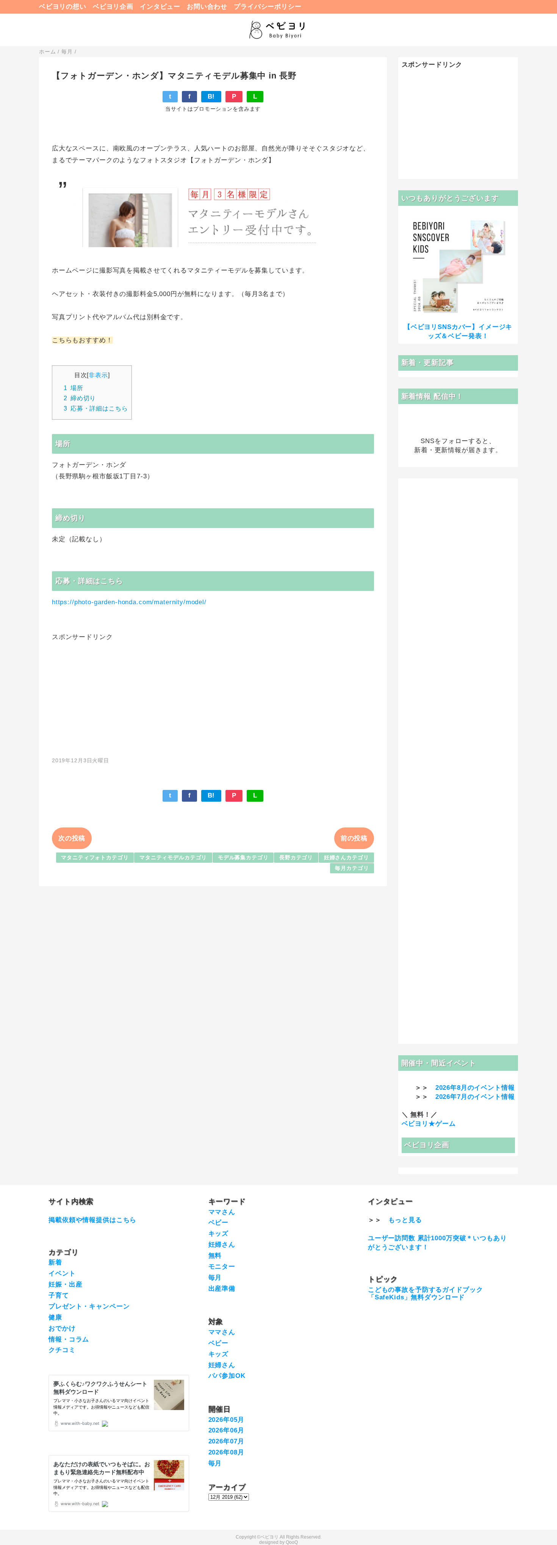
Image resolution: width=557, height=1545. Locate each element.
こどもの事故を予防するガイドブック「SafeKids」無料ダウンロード (425, 1293)
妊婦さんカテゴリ (346, 857)
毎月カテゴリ (352, 868)
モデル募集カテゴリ (243, 857)
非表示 (98, 374)
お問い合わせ (207, 6)
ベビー (218, 1222)
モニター (221, 1266)
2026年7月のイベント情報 (475, 1096)
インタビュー (160, 6)
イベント (62, 1273)
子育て (59, 1295)
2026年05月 (226, 1419)
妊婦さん (221, 1244)
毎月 (215, 1277)
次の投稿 (71, 838)
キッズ (218, 1233)
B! (211, 96)
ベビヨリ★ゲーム (429, 1123)
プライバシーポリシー (268, 6)
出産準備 (221, 1288)
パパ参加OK (227, 1375)
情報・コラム (69, 1339)
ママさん (221, 1212)
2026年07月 (226, 1441)
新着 (55, 1262)
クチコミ (62, 1350)
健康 (55, 1317)
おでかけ (62, 1328)
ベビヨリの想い (62, 6)
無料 (215, 1255)
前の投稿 (354, 838)
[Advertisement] (213, 695)
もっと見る (405, 1220)
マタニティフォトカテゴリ (94, 857)
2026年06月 (226, 1430)
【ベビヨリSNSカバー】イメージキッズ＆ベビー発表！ (458, 331)
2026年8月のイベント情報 (475, 1087)
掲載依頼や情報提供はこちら (92, 1220)
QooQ (292, 1542)
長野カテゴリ (296, 857)
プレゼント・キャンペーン (89, 1306)
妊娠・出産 (65, 1284)
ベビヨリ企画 (113, 6)
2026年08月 (226, 1452)
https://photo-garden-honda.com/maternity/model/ (129, 602)
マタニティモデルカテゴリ (173, 857)
